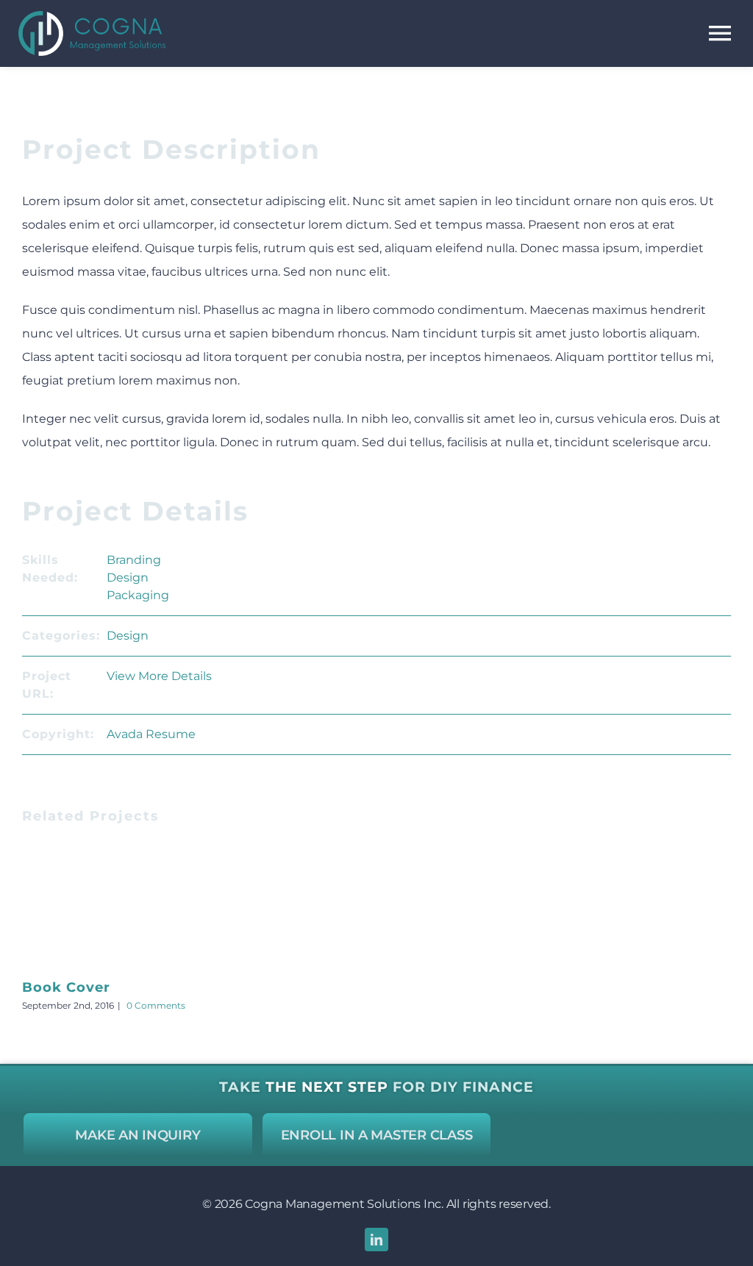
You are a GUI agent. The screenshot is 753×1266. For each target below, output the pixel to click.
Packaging (138, 595)
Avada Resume (151, 734)
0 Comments (155, 1005)
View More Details (159, 676)
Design (128, 577)
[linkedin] (376, 1239)
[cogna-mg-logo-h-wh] (91, 17)
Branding (134, 560)
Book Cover (66, 987)
